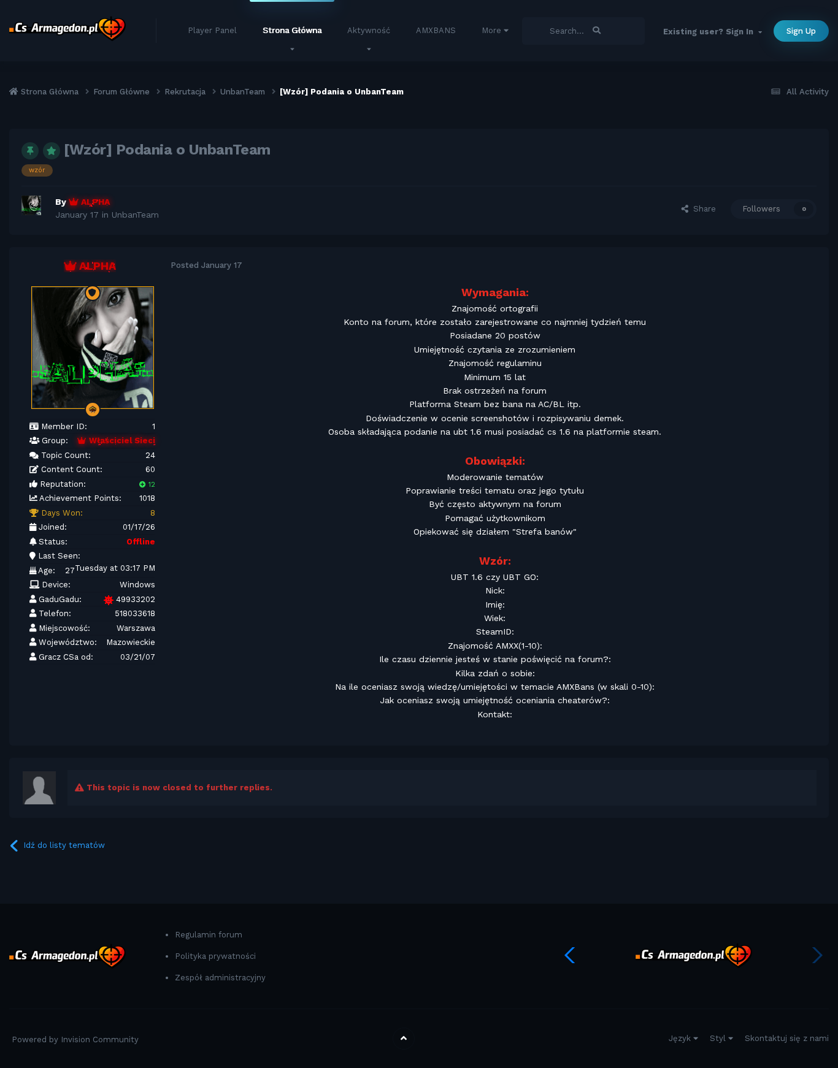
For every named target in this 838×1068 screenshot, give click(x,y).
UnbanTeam (135, 214)
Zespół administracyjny (220, 977)
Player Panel (212, 30)
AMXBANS (436, 30)
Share (702, 208)
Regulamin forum (208, 934)
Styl (719, 1038)
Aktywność (368, 30)
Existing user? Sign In (710, 31)
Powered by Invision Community (75, 1039)
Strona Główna (292, 30)
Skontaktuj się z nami (787, 1038)
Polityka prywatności (215, 956)
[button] (572, 955)
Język (681, 1038)
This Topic (554, 30)
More (491, 30)
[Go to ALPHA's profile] (34, 209)
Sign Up (801, 31)
